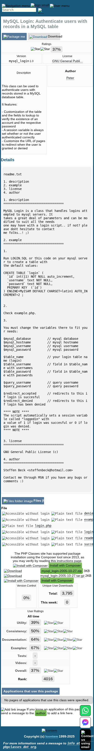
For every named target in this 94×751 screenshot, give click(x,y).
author (40, 713)
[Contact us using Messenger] (85, 725)
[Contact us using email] (87, 739)
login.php (43, 525)
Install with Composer (65, 565)
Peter (70, 78)
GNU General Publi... (67, 61)
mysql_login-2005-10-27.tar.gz (62, 575)
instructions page (69, 561)
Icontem (51, 736)
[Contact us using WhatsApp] (85, 713)
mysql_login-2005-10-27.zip (62, 571)
